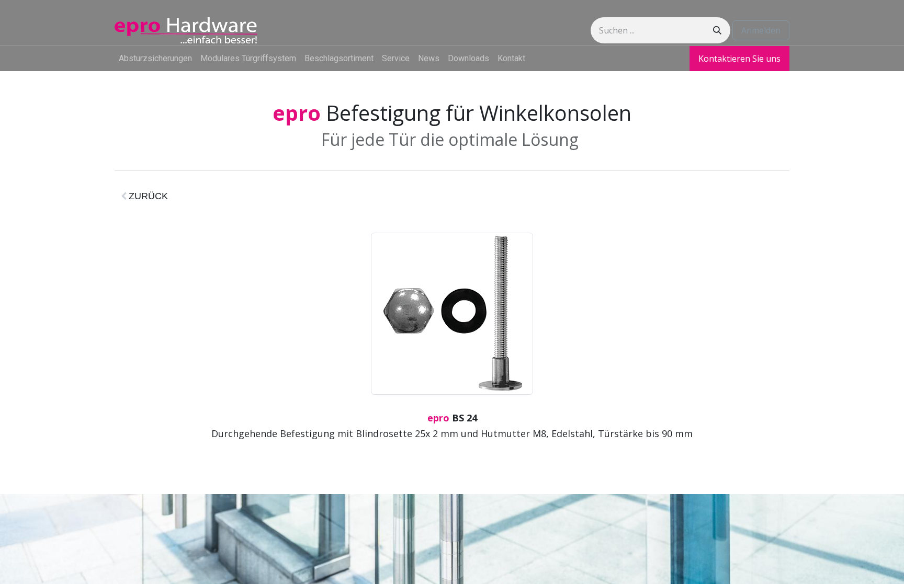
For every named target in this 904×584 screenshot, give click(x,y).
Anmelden (761, 30)
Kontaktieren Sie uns (739, 58)
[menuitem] (155, 58)
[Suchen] (717, 30)
